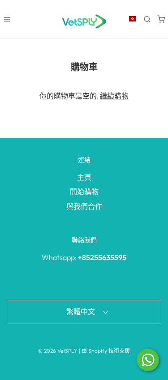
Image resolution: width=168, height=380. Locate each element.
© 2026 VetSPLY (58, 350)
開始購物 (84, 191)
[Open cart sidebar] (161, 19)
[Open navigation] (6, 19)
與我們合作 (84, 206)
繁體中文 (81, 311)
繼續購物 (114, 95)
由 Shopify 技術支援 (106, 350)
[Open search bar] (147, 19)
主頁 (84, 177)
